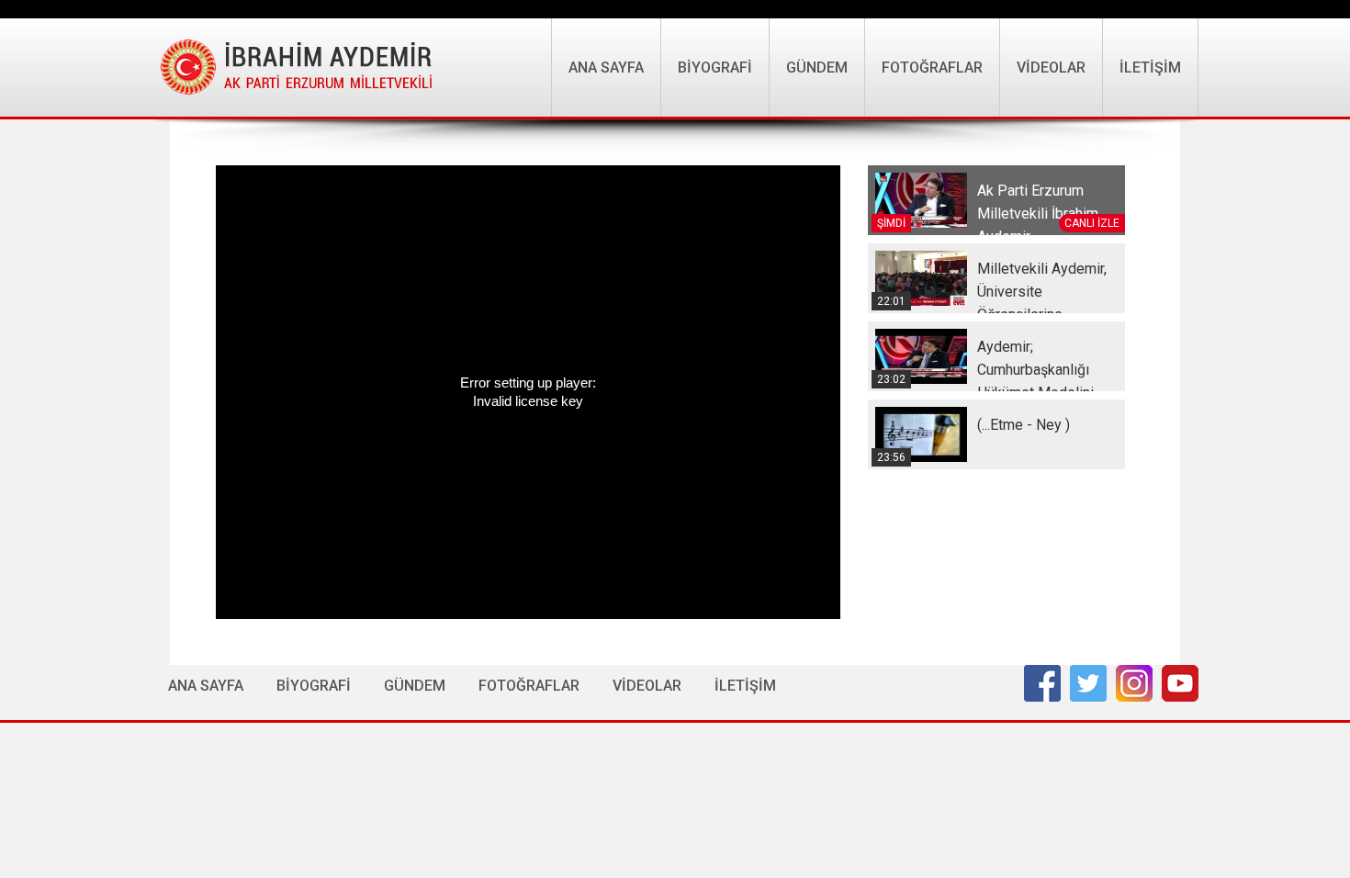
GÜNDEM (817, 67)
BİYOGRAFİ (715, 67)
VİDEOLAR (1051, 67)
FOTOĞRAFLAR (932, 67)
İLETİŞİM (1150, 67)
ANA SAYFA (606, 67)
